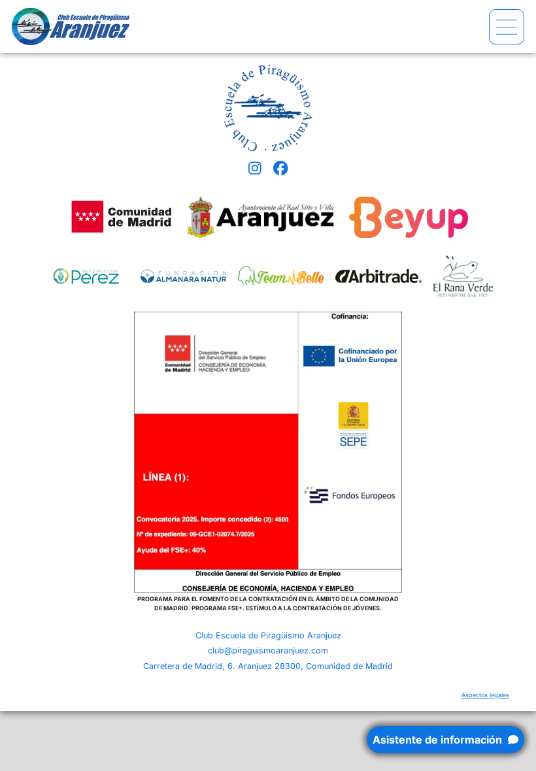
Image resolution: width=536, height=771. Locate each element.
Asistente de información (439, 739)
